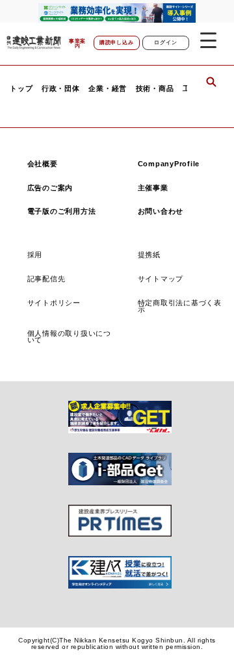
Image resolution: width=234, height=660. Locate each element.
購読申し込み (116, 42)
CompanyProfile (169, 164)
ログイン (165, 42)
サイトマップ (161, 279)
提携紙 (149, 255)
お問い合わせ (161, 211)
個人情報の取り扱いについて (69, 336)
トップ (21, 88)
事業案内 (77, 43)
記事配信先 (46, 279)
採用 (35, 255)
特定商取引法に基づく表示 (180, 306)
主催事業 (153, 188)
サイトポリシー (54, 303)
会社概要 (42, 164)
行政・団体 (61, 88)
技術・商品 (155, 88)
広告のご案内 (50, 188)
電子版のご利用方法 (61, 211)
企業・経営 (107, 88)
